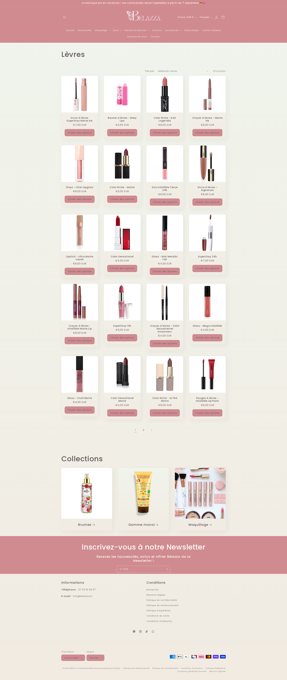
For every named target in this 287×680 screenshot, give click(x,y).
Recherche (152, 589)
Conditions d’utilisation (192, 668)
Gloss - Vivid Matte (79, 398)
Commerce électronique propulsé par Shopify (99, 668)
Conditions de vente (157, 615)
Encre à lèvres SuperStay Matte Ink (80, 119)
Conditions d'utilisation (159, 621)
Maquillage (198, 525)
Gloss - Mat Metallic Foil (165, 258)
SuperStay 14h (122, 325)
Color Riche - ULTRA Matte (164, 399)
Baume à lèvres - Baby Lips (122, 119)
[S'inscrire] (167, 569)
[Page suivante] (151, 430)
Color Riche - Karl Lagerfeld (165, 119)
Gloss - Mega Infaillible (207, 325)
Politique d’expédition (216, 668)
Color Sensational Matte (122, 399)
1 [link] (135, 430)
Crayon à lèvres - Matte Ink (207, 119)
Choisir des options (80, 132)
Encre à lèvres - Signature (207, 189)
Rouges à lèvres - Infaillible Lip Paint (207, 399)
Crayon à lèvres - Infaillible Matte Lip (79, 327)
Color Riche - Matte (122, 187)
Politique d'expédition (158, 610)
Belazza (73, 668)
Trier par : (150, 71)
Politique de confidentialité (161, 600)
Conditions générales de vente (192, 671)
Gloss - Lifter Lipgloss (79, 187)
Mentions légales (155, 594)
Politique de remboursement (162, 605)
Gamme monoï (141, 525)
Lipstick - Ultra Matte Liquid (79, 258)
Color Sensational (122, 256)
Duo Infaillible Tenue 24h (165, 189)
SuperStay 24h (207, 256)
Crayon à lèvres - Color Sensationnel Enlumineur (165, 328)
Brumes (84, 525)
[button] (64, 17)
